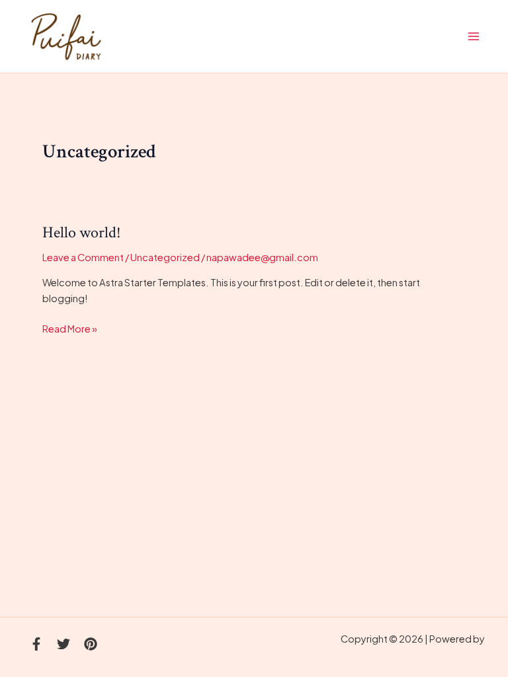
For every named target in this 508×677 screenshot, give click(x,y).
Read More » (69, 328)
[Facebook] (36, 644)
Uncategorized (165, 257)
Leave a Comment (83, 257)
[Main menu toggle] (473, 36)
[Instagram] (90, 644)
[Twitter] (63, 644)
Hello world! (81, 232)
